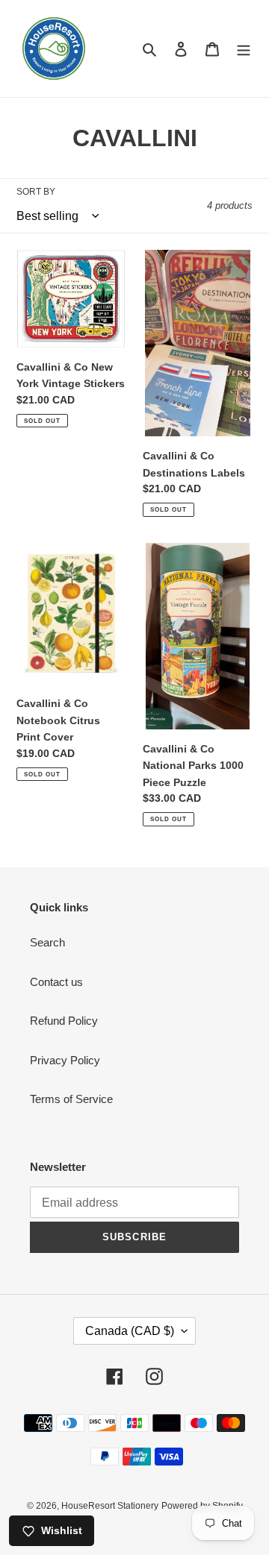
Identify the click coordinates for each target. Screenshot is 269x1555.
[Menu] (243, 49)
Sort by (35, 191)
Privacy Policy (65, 1060)
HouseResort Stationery (109, 1506)
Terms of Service (71, 1099)
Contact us (56, 982)
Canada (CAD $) (129, 1331)
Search (47, 942)
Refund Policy (64, 1020)
